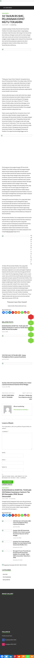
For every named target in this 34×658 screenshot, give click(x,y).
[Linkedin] (9, 312)
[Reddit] (15, 312)
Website (4, 467)
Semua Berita (5, 13)
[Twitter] (6, 312)
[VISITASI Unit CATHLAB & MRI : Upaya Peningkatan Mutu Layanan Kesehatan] (17, 336)
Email (4, 459)
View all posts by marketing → (21, 409)
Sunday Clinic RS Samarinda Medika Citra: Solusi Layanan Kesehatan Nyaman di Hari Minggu (16, 383)
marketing (13, 24)
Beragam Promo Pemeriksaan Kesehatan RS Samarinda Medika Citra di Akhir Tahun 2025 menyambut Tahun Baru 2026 (22, 554)
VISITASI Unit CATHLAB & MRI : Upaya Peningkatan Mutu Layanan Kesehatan (14, 356)
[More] (28, 312)
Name (4, 452)
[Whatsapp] (22, 312)
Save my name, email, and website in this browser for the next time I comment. (14, 477)
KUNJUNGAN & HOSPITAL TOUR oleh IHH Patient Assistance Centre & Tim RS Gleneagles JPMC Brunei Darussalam (16, 327)
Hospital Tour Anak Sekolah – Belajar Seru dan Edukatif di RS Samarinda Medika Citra (22, 543)
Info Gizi (5, 574)
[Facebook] (3, 312)
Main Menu (8, 7)
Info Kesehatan (7, 577)
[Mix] (19, 312)
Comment (5, 431)
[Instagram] (25, 312)
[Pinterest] (12, 312)
